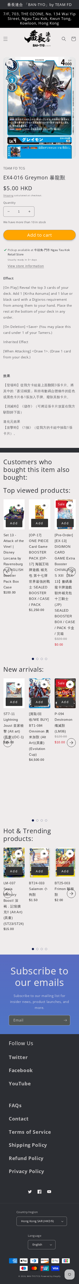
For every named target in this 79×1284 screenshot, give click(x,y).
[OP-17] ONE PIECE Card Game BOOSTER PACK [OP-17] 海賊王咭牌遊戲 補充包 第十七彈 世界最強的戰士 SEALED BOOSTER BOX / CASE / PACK (39, 570)
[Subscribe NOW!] (65, 1020)
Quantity (9, 203)
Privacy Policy (26, 1171)
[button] (5, 39)
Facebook (21, 1070)
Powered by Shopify (51, 1276)
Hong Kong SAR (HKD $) (37, 1221)
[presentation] (7, 571)
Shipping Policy (28, 1144)
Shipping (8, 195)
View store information (26, 266)
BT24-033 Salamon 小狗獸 (38, 889)
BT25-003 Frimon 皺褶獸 (64, 889)
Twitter (18, 1057)
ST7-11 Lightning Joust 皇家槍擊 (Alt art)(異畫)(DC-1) (14, 725)
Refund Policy (26, 1158)
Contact (19, 1118)
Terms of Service (30, 1131)
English (37, 1244)
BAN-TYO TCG (33, 1276)
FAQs (15, 1105)
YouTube (20, 1083)
